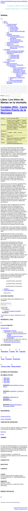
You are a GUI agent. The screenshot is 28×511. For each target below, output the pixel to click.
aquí (2, 316)
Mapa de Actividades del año (15, 52)
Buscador (9, 83)
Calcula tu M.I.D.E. (6, 416)
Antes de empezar (12, 63)
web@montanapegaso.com (14, 143)
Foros (2, 434)
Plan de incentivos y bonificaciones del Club (16, 40)
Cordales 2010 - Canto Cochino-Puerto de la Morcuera (14, 110)
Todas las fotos (11, 60)
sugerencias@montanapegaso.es (10, 471)
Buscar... (3, 95)
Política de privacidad (22, 507)
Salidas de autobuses (13, 42)
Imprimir (6, 289)
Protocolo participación (13, 35)
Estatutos (9, 34)
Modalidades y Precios (10, 330)
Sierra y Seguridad (6, 419)
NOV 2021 (7, 381)
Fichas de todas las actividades (15, 51)
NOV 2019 (7, 382)
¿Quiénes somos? (12, 24)
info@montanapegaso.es (7, 470)
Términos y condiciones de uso (20, 509)
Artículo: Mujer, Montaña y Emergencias (17, 47)
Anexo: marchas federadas (17, 31)
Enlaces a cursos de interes (14, 81)
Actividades (7, 49)
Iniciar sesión (4, 307)
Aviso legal (16, 507)
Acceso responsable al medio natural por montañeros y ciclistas (19, 69)
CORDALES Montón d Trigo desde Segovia (12, 405)
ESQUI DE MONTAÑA (16, 80)
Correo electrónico (9, 290)
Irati (10, 400)
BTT (11, 79)
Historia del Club (11, 25)
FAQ (8, 32)
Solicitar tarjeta (5, 328)
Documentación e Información (15, 65)
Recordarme (5, 309)
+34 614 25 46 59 (5, 466)
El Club (6, 23)
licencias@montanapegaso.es (12, 342)
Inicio (5, 21)
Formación (7, 62)
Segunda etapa (14, 28)
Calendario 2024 (14, 55)
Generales (13, 66)
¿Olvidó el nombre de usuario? (12, 311)
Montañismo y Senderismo (17, 77)
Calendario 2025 (14, 56)
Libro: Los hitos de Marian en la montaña (21, 75)
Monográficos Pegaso (19, 72)
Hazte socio (10, 44)
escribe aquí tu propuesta (13, 457)
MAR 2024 (7, 379)
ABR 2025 (6, 378)
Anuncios (3, 431)
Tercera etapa (14, 30)
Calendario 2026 (14, 58)
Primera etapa (14, 27)
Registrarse (5, 312)
